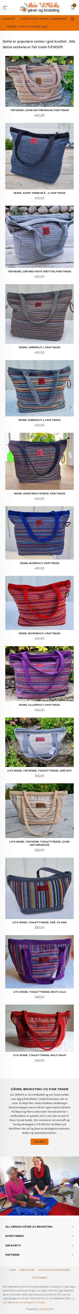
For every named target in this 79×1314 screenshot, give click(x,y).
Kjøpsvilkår (27, 1270)
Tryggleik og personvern (54, 1270)
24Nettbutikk (46, 1309)
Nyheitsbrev (39, 1277)
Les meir (39, 1141)
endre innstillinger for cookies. (29, 1302)
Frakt (12, 1270)
